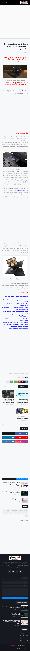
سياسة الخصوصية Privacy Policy (20, 638)
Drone (21, 510)
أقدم (3, 424)
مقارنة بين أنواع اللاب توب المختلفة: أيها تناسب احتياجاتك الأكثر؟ (8, 401)
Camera (25, 510)
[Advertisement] (15, 21)
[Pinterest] (19, 382)
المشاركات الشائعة (22, 478)
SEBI (24, 645)
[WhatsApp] (15, 382)
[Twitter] (23, 382)
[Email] (11, 382)
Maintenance (14, 510)
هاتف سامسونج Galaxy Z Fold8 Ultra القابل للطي (11, 499)
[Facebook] (26, 382)
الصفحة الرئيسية (24, 41)
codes (11, 513)
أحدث (26, 424)
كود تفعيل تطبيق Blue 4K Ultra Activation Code (12, 614)
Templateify (12, 645)
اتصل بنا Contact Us (23, 640)
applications (25, 513)
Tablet (8, 510)
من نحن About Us (24, 635)
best (19, 513)
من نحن (19, 648)
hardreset (5, 513)
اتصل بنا (13, 648)
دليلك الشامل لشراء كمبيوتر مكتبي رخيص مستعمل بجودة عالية (22, 401)
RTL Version (6, 648)
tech (19, 377)
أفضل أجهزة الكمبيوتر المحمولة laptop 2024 (22, 417)
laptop (18, 41)
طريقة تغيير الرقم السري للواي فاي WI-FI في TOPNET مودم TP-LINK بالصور (11, 484)
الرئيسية (24, 648)
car (15, 513)
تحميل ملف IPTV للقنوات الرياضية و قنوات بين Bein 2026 (11, 492)
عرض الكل (4, 386)
